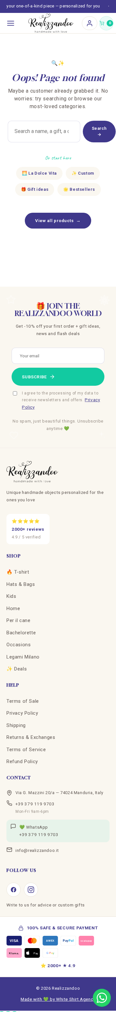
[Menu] (10, 23)
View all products (58, 220)
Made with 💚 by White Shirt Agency (58, 999)
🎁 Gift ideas (34, 189)
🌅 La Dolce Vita (39, 173)
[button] (106, 23)
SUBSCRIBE (34, 376)
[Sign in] (89, 23)
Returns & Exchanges (30, 737)
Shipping (16, 725)
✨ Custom (83, 173)
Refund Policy (22, 761)
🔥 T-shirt (17, 572)
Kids (11, 596)
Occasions (18, 645)
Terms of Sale (22, 701)
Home (13, 608)
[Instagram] (31, 890)
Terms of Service (26, 749)
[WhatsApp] (102, 998)
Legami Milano (23, 657)
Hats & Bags (20, 584)
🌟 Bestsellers (79, 189)
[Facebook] (13, 890)
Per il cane (18, 620)
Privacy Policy (22, 713)
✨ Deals (16, 669)
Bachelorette (21, 633)
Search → (99, 131)
